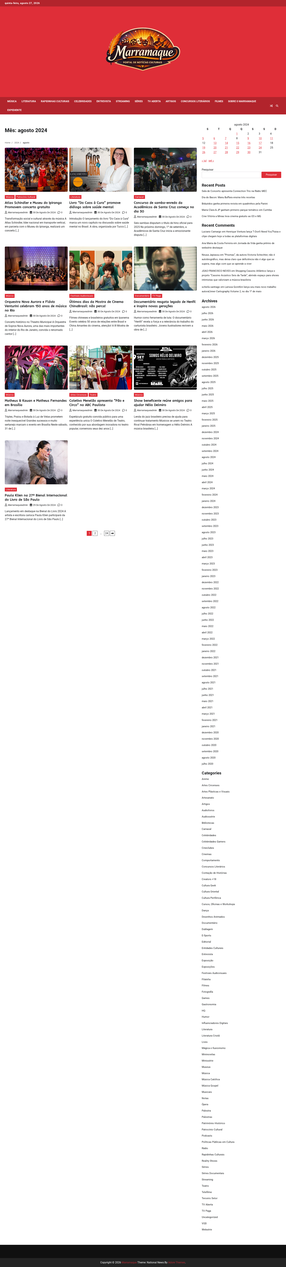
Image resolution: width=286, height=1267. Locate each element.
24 (106, 533)
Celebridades (83, 101)
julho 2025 (207, 388)
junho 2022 (208, 619)
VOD (204, 1223)
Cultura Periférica (211, 897)
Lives (205, 1041)
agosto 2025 (208, 382)
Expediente (14, 110)
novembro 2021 (210, 663)
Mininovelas (208, 1054)
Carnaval (139, 197)
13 (215, 143)
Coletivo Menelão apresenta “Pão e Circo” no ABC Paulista (96, 402)
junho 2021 (208, 695)
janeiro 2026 (208, 350)
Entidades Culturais (212, 948)
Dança (205, 910)
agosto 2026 (208, 306)
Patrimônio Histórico (213, 1123)
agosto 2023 (208, 532)
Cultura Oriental (210, 891)
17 (260, 143)
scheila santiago (211, 286)
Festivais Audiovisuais (82, 296)
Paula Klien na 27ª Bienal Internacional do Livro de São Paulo (36, 497)
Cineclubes (208, 847)
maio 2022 (207, 626)
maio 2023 (207, 551)
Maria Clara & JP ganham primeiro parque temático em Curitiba (237, 209)
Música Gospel (210, 1085)
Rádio (205, 1148)
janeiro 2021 (208, 726)
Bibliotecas (208, 822)
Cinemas (207, 854)
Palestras (207, 1116)
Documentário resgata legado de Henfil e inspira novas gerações (165, 304)
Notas (205, 1098)
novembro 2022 (210, 588)
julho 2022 (207, 613)
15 (237, 143)
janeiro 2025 (208, 425)
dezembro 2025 (210, 357)
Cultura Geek (209, 885)
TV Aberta (154, 101)
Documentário (142, 296)
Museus (206, 1066)
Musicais (207, 1091)
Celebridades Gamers (213, 841)
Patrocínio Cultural (26, 197)
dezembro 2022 (210, 582)
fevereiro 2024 (209, 494)
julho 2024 (207, 463)
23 (248, 147)
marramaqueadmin (18, 212)
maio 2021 (207, 701)
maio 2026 (207, 325)
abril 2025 (207, 407)
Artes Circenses (79, 395)
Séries (139, 101)
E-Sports (206, 935)
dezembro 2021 (210, 657)
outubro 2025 (209, 369)
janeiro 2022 (208, 651)
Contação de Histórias (214, 872)
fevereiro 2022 (209, 644)
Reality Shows (209, 1160)
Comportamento (211, 860)
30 (248, 152)
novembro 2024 (210, 438)
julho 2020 (207, 763)
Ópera (205, 1104)
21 (226, 147)
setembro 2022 (210, 601)
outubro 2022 (209, 594)
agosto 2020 (208, 757)
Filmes (219, 101)
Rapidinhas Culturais (55, 101)
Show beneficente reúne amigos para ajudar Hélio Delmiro (163, 402)
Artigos (171, 101)
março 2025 (208, 413)
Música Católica (211, 1079)
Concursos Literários (195, 101)
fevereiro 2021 (209, 720)
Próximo (112, 533)
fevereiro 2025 (209, 419)
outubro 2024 (209, 444)
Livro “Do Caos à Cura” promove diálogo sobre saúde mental (94, 205)
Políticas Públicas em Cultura (218, 1141)
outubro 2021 (209, 670)
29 (237, 152)
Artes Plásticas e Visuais (216, 791)
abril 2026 (207, 331)
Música (12, 101)
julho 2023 (207, 538)
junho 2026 (208, 319)
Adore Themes (176, 1262)
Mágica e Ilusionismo (214, 1048)
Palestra (206, 1110)
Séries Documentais (213, 1173)
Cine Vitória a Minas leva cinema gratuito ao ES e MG (231, 216)
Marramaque (129, 1262)
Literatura (29, 101)
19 (203, 147)
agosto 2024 (208, 457)
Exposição (207, 960)
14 (226, 143)
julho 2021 (207, 688)
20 (215, 147)
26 (203, 152)
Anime (205, 779)
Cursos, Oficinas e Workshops (218, 904)
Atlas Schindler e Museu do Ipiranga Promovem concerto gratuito (33, 205)
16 (248, 143)
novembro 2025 (210, 363)
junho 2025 (208, 394)
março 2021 (208, 713)
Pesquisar (207, 169)
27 (215, 152)
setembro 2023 (210, 526)
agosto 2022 (208, 607)
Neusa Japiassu (210, 254)
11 (271, 138)
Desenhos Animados (213, 916)
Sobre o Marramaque (242, 101)
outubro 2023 (209, 519)
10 (260, 138)
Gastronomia (209, 1004)
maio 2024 (207, 476)
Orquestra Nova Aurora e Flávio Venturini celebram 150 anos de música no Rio (36, 306)
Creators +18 (209, 879)
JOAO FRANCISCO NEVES (216, 270)
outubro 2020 (209, 745)
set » (211, 160)
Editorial (206, 941)
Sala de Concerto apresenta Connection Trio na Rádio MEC (234, 191)
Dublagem (207, 929)
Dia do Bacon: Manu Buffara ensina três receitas (228, 197)
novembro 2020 (210, 738)
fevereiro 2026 (209, 344)
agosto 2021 (208, 682)
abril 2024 (207, 482)
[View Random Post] (271, 105)
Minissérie (207, 1060)
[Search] (277, 105)
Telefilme (207, 1192)
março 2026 (208, 338)
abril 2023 (207, 557)
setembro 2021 (210, 676)
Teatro (93, 395)
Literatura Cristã (211, 1035)
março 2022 (208, 638)
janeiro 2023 (208, 576)
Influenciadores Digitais (215, 1023)
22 (237, 147)
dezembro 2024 (210, 432)
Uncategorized (210, 1217)
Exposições (208, 966)
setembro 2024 (210, 451)
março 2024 (208, 488)
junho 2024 (208, 469)
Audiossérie (208, 816)
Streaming (123, 101)
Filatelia (206, 979)
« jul (204, 160)
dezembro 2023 (210, 507)
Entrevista (103, 101)
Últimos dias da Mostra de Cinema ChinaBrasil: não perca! (96, 304)
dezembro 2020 (210, 732)
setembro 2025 (210, 375)
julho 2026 (207, 313)
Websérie (207, 1229)
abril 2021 (207, 707)
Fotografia (207, 991)
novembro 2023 (210, 513)
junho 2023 (208, 544)
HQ (203, 1010)
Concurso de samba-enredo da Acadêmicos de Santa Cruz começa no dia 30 (164, 207)
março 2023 (208, 563)
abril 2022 (207, 632)
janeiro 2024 (208, 501)
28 (226, 152)
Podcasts (207, 1135)
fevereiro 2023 (209, 569)
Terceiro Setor (209, 1198)
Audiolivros (208, 810)
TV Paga (156, 296)
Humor (205, 1016)
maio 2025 (207, 400)
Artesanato (208, 797)
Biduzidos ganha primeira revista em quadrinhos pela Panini (235, 203)
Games (206, 998)
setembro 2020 (210, 751)
